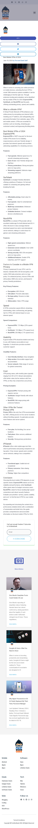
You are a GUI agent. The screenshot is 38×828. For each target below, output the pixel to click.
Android (4, 762)
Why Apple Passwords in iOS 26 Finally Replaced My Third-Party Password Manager (18, 701)
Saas (21, 762)
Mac (21, 781)
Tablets (22, 784)
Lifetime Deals (25, 768)
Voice (22, 790)
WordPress (5, 809)
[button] (34, 12)
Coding (4, 803)
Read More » (13, 624)
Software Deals (7, 790)
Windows (23, 787)
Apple (4, 765)
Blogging (4, 800)
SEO (3, 806)
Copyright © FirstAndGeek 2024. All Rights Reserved (19, 823)
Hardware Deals (7, 781)
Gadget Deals (6, 784)
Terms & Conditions (19, 820)
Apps (18, 38)
